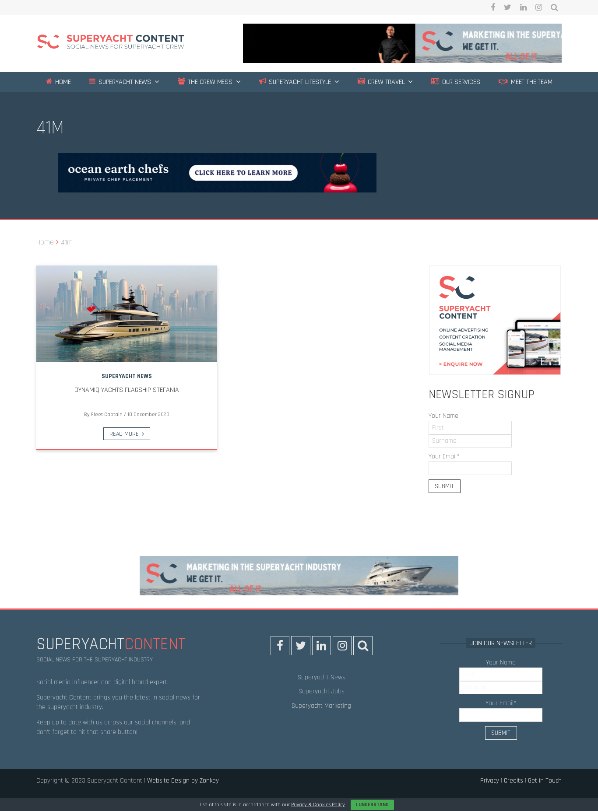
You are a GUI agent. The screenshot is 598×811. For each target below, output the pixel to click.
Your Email (444, 456)
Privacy (489, 780)
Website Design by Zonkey (183, 780)
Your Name (443, 416)
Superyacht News (124, 82)
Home (61, 82)
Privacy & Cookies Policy (318, 804)
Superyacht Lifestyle (299, 82)
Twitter (507, 7)
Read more (124, 434)
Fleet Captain (107, 414)
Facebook (493, 7)
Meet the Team (530, 82)
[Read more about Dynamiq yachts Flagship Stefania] (126, 314)
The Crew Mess (209, 82)
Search (554, 7)
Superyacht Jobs (322, 691)
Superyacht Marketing (321, 706)
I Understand (372, 804)
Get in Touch (545, 780)
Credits (513, 780)
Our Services (460, 82)
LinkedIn (523, 7)
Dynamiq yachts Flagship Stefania (126, 390)
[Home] (110, 43)
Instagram (538, 7)
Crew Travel (385, 82)
